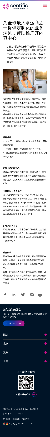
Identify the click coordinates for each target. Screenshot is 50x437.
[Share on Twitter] (23, 296)
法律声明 (25, 419)
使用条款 (6, 419)
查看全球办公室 (23, 394)
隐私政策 (16, 419)
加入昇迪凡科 (11, 323)
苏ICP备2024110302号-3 (13, 414)
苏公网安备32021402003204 (20, 424)
